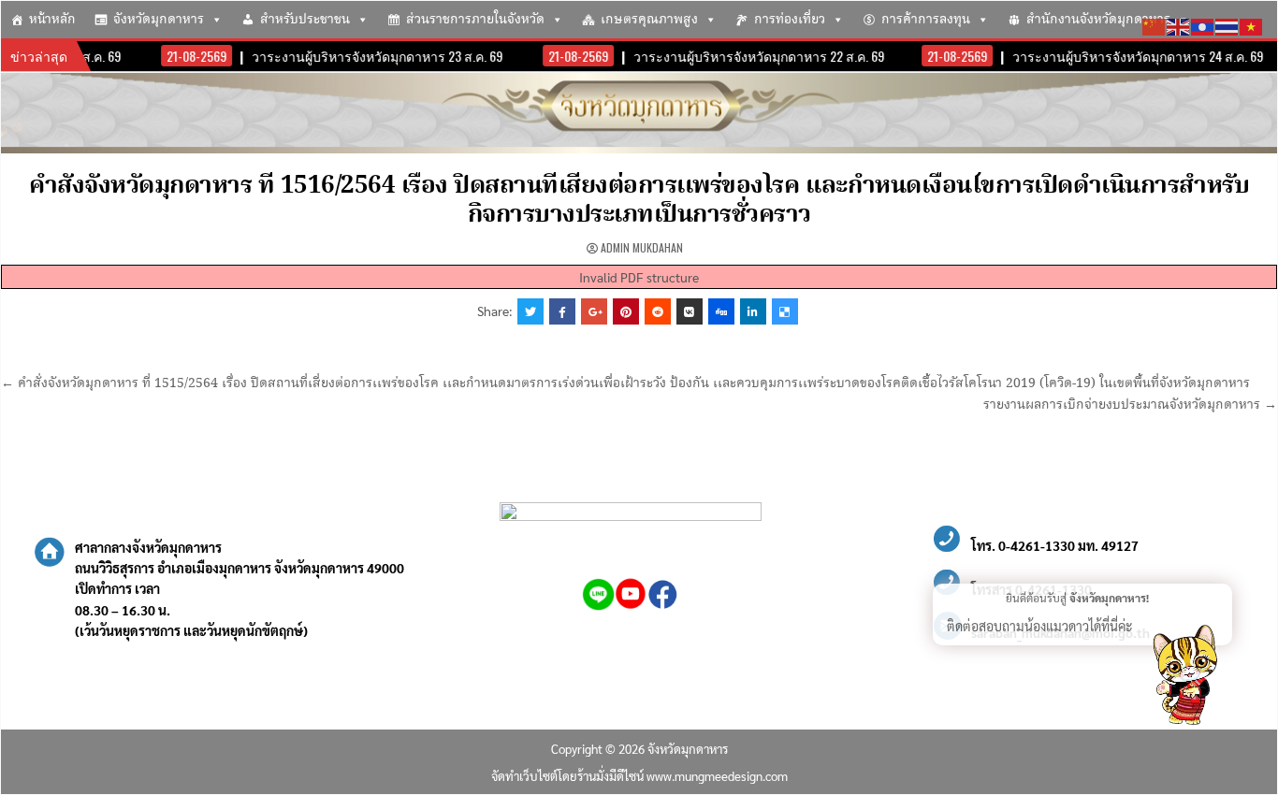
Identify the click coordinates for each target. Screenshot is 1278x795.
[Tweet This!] (530, 311)
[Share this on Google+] (594, 311)
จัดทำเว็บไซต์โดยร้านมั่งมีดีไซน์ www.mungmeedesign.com (639, 776)
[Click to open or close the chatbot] (1184, 678)
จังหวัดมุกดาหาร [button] (158, 19)
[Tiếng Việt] (1252, 24)
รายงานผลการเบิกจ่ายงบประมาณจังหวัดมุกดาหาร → (1130, 405)
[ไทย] (1227, 24)
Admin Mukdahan (642, 247)
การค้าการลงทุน (925, 19)
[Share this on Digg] (721, 311)
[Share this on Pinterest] (626, 311)
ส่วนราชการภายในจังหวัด (475, 19)
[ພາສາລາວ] (1203, 24)
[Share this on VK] (689, 311)
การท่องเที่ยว (789, 19)
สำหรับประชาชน (305, 19)
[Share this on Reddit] (658, 311)
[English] (1179, 24)
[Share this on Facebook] (562, 311)
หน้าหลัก (52, 19)
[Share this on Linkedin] (753, 311)
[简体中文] (1154, 24)
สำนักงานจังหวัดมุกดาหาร (1098, 19)
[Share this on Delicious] (785, 311)
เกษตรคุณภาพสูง (649, 19)
